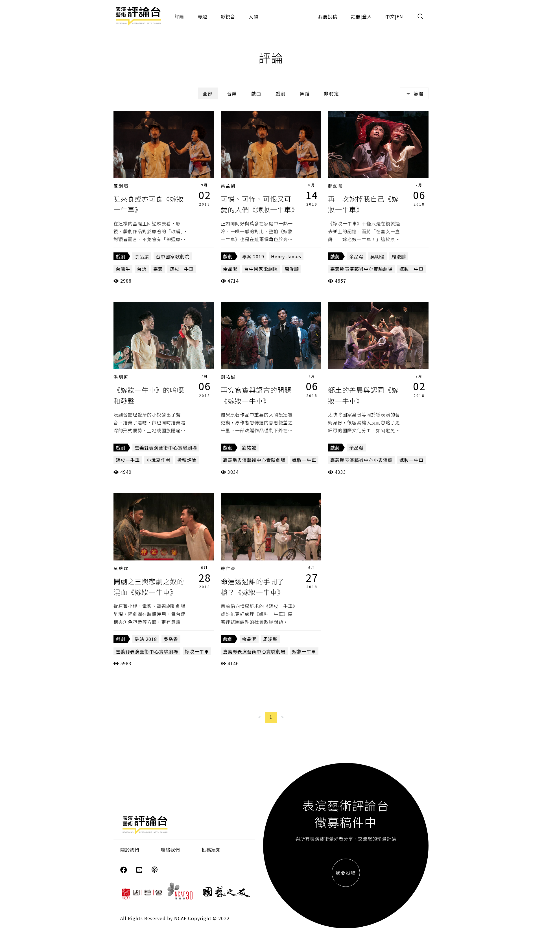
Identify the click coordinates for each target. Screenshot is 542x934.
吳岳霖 (121, 568)
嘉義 (158, 268)
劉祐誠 (228, 377)
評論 (179, 16)
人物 (253, 16)
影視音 (228, 16)
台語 (142, 268)
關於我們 (129, 849)
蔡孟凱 (228, 186)
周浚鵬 (292, 268)
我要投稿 (327, 16)
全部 (208, 93)
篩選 (419, 93)
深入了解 (164, 144)
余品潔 (142, 256)
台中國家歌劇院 (172, 256)
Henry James (286, 256)
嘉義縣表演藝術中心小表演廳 (361, 460)
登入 (367, 16)
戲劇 (281, 93)
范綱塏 (121, 186)
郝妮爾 (335, 186)
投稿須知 (211, 849)
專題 (202, 16)
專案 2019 (253, 256)
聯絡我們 (170, 849)
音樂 (232, 93)
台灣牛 (123, 268)
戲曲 (256, 93)
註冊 (355, 16)
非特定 (331, 93)
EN (400, 16)
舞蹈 (305, 93)
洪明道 (121, 377)
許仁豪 (228, 568)
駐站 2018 (146, 639)
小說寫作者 (159, 460)
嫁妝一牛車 (182, 268)
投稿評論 (186, 460)
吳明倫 (377, 256)
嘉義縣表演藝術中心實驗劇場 (361, 268)
